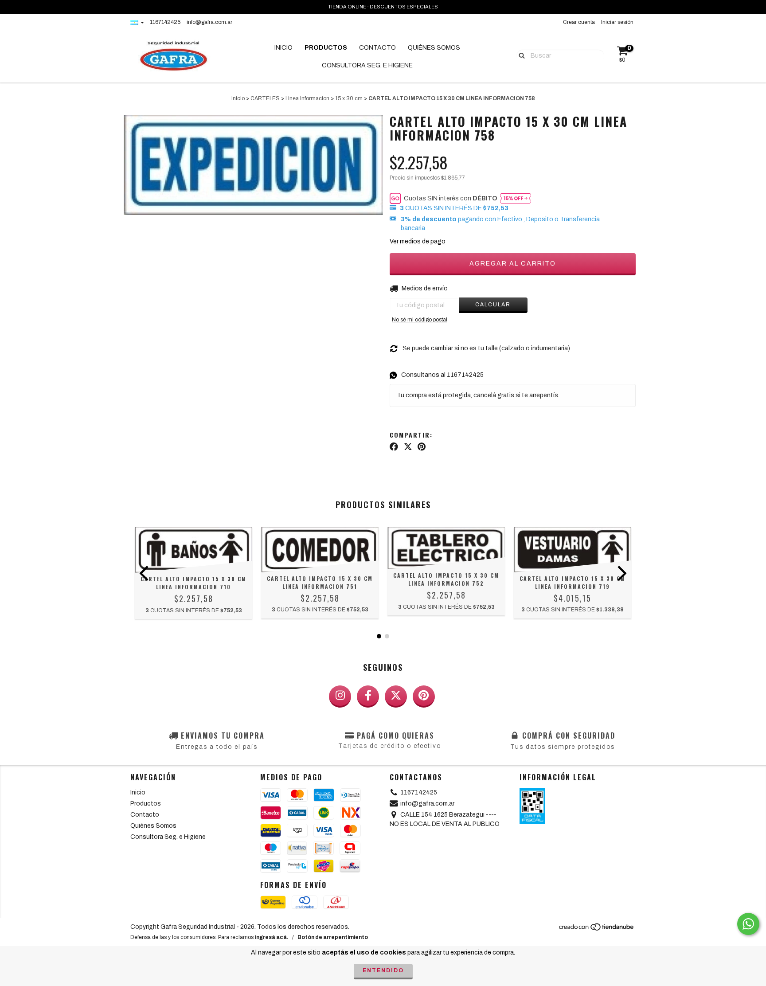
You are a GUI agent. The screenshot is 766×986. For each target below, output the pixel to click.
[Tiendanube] (597, 930)
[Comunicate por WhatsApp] (748, 924)
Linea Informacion (307, 98)
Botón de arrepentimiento (332, 937)
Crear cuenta (579, 22)
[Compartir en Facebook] (394, 446)
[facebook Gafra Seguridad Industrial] (368, 696)
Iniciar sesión (617, 22)
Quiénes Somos (434, 47)
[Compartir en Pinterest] (422, 446)
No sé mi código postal (419, 320)
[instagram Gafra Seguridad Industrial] (340, 696)
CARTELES (265, 98)
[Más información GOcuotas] (515, 198)
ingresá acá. (272, 937)
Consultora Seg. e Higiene (367, 65)
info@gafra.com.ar (209, 22)
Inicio (283, 47)
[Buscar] (520, 55)
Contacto (377, 47)
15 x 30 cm (349, 98)
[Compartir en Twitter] (408, 446)
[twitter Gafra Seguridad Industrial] (396, 696)
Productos (326, 47)
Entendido (383, 970)
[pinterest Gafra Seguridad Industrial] (424, 696)
